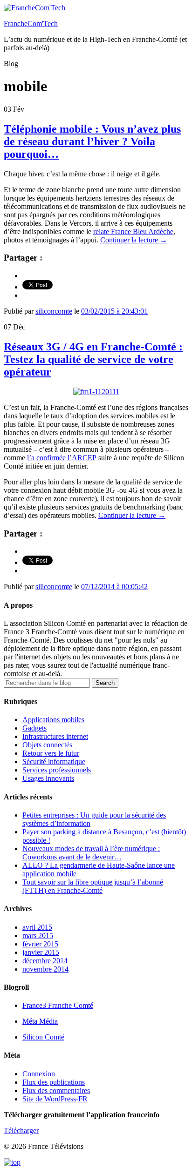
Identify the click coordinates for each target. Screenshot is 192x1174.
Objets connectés (47, 745)
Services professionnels (56, 770)
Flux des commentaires (56, 1090)
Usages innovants (48, 778)
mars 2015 (37, 935)
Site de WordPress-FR (55, 1099)
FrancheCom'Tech (31, 23)
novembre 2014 (45, 969)
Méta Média (40, 1021)
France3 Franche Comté (57, 1005)
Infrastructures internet (55, 736)
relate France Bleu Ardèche (133, 231)
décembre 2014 (45, 961)
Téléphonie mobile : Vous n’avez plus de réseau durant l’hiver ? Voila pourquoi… (92, 141)
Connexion (38, 1074)
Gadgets (34, 728)
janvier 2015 (40, 952)
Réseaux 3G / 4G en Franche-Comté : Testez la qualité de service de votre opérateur (93, 359)
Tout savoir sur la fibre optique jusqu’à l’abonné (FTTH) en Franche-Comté (92, 886)
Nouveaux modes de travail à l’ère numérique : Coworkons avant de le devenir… (91, 853)
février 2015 (40, 944)
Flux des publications (53, 1082)
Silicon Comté (43, 1037)
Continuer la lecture (133, 240)
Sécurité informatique (53, 761)
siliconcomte (53, 311)
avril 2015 (37, 927)
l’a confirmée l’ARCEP (61, 458)
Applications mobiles (53, 720)
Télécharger (21, 1130)
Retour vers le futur (50, 753)
